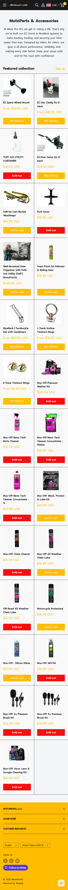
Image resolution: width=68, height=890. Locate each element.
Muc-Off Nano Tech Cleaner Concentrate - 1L (16, 499)
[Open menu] (4, 5)
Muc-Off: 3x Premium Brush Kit (15, 716)
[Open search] (37, 5)
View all (60, 69)
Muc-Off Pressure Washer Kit (47, 384)
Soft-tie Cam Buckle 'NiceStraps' (14, 213)
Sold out (17, 175)
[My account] (43, 5)
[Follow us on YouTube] (17, 861)
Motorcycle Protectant (50, 608)
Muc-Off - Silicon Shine (16, 663)
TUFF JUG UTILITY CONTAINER (13, 159)
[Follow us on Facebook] (5, 861)
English (8, 845)
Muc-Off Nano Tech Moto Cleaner (14, 439)
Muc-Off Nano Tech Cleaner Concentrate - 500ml (50, 441)
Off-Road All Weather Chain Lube (16, 610)
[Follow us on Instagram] (11, 861)
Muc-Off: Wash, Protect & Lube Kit (50, 497)
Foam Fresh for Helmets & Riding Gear (51, 268)
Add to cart (17, 230)
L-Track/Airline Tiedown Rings (45, 330)
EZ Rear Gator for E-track (49, 159)
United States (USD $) (32, 845)
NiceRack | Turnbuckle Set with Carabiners (15, 330)
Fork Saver (43, 212)
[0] (62, 5)
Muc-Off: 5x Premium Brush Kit (49, 716)
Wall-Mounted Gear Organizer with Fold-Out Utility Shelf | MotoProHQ (15, 272)
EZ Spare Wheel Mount (16, 102)
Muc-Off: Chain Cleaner (16, 554)
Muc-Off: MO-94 (46, 663)
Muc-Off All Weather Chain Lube (49, 555)
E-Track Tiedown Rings (16, 383)
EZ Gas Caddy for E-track (48, 104)
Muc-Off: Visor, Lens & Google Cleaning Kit (16, 770)
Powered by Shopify (13, 883)
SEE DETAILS (17, 121)
